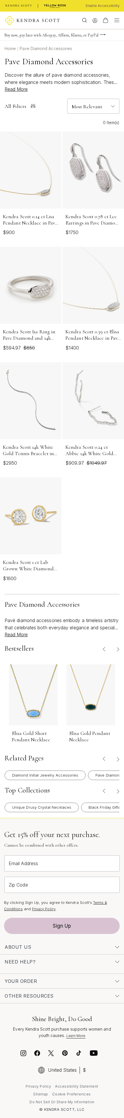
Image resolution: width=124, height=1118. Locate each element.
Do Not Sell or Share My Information (62, 1102)
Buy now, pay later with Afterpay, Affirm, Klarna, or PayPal (51, 35)
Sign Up (62, 926)
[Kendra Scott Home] (18, 5)
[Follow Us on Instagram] (23, 1054)
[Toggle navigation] (115, 20)
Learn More (76, 1036)
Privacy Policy (44, 909)
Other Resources (29, 996)
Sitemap (40, 1094)
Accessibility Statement (76, 1086)
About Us (18, 947)
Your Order (21, 981)
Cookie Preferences (71, 1094)
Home (11, 48)
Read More (16, 89)
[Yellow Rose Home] (55, 5)
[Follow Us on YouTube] (94, 1054)
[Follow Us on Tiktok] (79, 1054)
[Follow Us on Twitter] (51, 1054)
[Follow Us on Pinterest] (65, 1054)
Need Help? (20, 962)
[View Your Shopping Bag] (105, 20)
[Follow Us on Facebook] (37, 1054)
